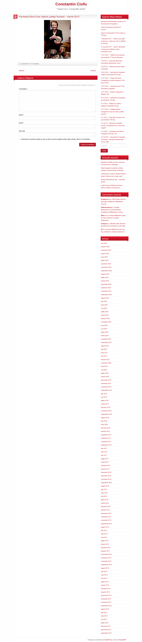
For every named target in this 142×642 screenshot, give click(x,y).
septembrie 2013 (106, 606)
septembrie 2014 (106, 565)
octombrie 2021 (106, 339)
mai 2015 (104, 537)
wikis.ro (104, 215)
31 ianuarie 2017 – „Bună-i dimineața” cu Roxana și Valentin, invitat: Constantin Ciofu (113, 49)
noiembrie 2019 (106, 383)
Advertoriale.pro (106, 207)
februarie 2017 (106, 465)
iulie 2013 (104, 612)
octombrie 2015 (106, 520)
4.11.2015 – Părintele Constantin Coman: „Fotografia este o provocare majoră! (113, 125)
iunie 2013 (104, 616)
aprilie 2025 (104, 260)
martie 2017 (105, 462)
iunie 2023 (104, 305)
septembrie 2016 (106, 483)
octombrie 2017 (106, 441)
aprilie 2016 (104, 500)
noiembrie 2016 (106, 476)
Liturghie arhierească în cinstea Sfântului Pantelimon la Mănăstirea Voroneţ (112, 210)
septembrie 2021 (106, 342)
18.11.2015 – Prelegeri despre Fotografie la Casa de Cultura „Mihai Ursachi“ (112, 111)
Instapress (104, 224)
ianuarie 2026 (105, 247)
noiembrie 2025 (106, 250)
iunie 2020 (104, 366)
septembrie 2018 (106, 414)
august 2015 (105, 527)
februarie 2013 (106, 626)
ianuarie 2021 (105, 359)
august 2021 (105, 346)
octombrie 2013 (106, 602)
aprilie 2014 (104, 582)
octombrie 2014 (106, 561)
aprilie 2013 (104, 623)
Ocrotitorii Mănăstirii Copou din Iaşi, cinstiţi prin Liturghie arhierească (113, 218)
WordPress (108, 640)
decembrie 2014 (106, 554)
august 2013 (105, 609)
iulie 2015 (104, 530)
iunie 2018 (104, 424)
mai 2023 (104, 308)
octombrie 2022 (106, 322)
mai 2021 (104, 356)
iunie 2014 (104, 575)
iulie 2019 (104, 394)
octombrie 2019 (106, 387)
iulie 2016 (104, 489)
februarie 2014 (106, 589)
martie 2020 (105, 376)
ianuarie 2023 (105, 318)
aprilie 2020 (104, 373)
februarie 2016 (106, 506)
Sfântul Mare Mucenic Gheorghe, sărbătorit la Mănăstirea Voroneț (113, 201)
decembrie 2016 (106, 472)
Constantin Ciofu (71, 4)
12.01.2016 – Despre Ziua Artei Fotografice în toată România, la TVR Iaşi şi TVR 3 (113, 80)
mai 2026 (104, 243)
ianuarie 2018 (105, 431)
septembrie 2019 (106, 390)
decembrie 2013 (106, 595)
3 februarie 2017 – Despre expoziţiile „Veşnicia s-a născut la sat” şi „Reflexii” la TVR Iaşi (113, 41)
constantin (35, 64)
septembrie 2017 (106, 445)
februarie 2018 (106, 428)
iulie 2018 (104, 421)
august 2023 (105, 298)
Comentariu (23, 89)
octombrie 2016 (106, 479)
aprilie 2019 (104, 400)
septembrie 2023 (106, 294)
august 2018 (105, 418)
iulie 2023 (104, 301)
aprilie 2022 (104, 332)
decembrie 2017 (106, 435)
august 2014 (105, 568)
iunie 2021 (104, 353)
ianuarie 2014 (105, 592)
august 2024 (105, 274)
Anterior (21, 71)
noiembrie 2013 (106, 599)
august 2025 (105, 253)
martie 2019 (105, 404)
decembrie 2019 (106, 380)
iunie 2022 (104, 325)
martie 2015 (105, 544)
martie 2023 (105, 315)
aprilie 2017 (104, 459)
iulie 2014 (104, 571)
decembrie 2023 (106, 284)
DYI (102, 229)
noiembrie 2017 (106, 438)
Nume (21, 115)
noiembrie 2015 (106, 517)
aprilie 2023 (104, 312)
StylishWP (122, 640)
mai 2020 (104, 370)
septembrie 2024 (106, 271)
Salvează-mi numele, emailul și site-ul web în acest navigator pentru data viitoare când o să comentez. (55, 139)
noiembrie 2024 (106, 264)
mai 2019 (104, 397)
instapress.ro (105, 199)
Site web (22, 131)
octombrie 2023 (106, 291)
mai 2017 (104, 455)
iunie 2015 (104, 534)
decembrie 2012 (106, 629)
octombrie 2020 (106, 363)
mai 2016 (104, 496)
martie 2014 (105, 585)
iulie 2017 (104, 448)
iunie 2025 (104, 257)
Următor (93, 71)
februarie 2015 (106, 547)
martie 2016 (105, 503)
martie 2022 (105, 335)
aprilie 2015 (104, 541)
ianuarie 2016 (105, 510)
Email (21, 123)
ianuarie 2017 (105, 469)
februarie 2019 (106, 407)
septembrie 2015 (106, 524)
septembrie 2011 (106, 633)
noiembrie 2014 (106, 558)
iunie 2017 (104, 452)
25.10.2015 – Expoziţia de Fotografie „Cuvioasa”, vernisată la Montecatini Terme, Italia (113, 139)
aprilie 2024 (104, 277)
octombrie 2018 (106, 411)
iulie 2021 (104, 349)
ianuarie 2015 (105, 551)
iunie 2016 (104, 493)
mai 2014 (104, 578)
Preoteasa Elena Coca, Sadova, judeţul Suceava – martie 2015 (49, 16)
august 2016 (105, 486)
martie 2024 (105, 281)
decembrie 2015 (106, 513)
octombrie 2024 (106, 267)
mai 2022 (104, 329)
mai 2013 (104, 619)
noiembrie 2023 (106, 288)
